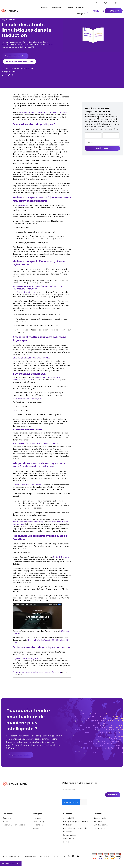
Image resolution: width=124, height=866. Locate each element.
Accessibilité (68, 818)
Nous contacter (100, 818)
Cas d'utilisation (57, 8)
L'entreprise (80, 14)
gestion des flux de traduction (28, 485)
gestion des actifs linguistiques (28, 658)
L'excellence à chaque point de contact (75, 830)
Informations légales (43, 856)
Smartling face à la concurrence (71, 837)
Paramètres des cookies (11, 863)
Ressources (80, 8)
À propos (37, 818)
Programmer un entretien (113, 10)
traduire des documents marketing (28, 522)
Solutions (43, 8)
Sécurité (66, 842)
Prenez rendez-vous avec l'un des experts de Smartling (37, 672)
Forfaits (70, 8)
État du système (100, 825)
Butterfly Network (61, 557)
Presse (36, 828)
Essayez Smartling (95, 10)
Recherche (109, 3)
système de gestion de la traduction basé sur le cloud (43, 112)
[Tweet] (6, 75)
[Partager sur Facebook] (9, 75)
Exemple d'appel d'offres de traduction (75, 823)
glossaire (21, 205)
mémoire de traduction (25, 292)
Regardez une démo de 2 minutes (19, 61)
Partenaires (38, 825)
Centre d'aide (99, 828)
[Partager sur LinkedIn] (12, 75)
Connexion (99, 3)
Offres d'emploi (39, 821)
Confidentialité (29, 856)
